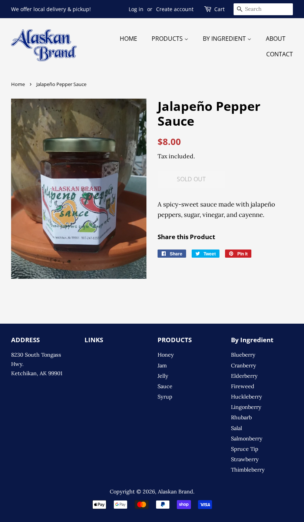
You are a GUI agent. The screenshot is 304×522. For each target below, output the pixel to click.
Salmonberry (246, 438)
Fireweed (242, 386)
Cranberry (243, 365)
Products (168, 38)
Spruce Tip (244, 448)
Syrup (165, 396)
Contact (279, 54)
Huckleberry (246, 396)
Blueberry (243, 354)
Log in (136, 9)
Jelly (163, 375)
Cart (219, 9)
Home (128, 38)
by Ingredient (225, 38)
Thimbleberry (248, 469)
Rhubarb (241, 417)
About (275, 38)
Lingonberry (246, 406)
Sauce (165, 386)
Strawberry (245, 459)
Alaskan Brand (175, 491)
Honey (166, 354)
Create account (175, 9)
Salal (236, 428)
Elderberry (244, 375)
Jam (162, 365)
